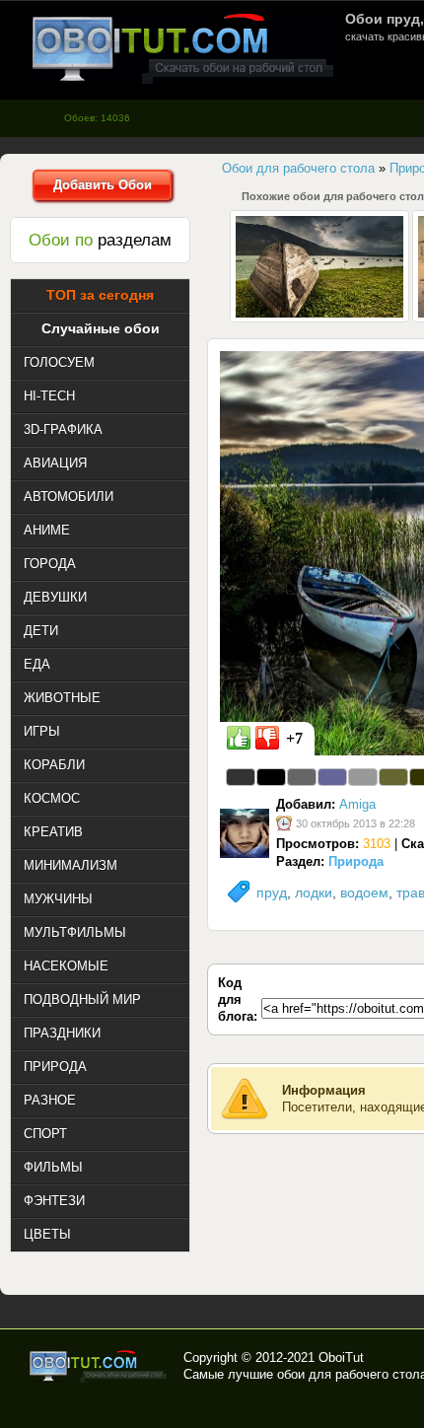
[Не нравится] (267, 738)
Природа (356, 861)
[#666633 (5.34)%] (393, 777)
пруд (271, 892)
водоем (364, 892)
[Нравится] (238, 738)
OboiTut (341, 1357)
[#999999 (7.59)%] (363, 777)
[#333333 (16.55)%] (240, 777)
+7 (294, 738)
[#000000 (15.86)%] (271, 777)
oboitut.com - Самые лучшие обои (99, 1366)
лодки (313, 892)
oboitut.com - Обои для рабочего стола (182, 48)
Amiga (357, 804)
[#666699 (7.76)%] (332, 777)
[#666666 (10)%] (302, 777)
